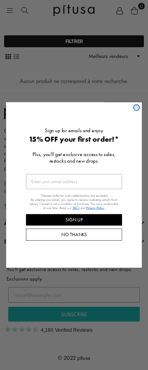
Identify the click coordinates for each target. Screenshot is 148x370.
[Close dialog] (137, 108)
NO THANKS (74, 234)
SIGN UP (74, 219)
